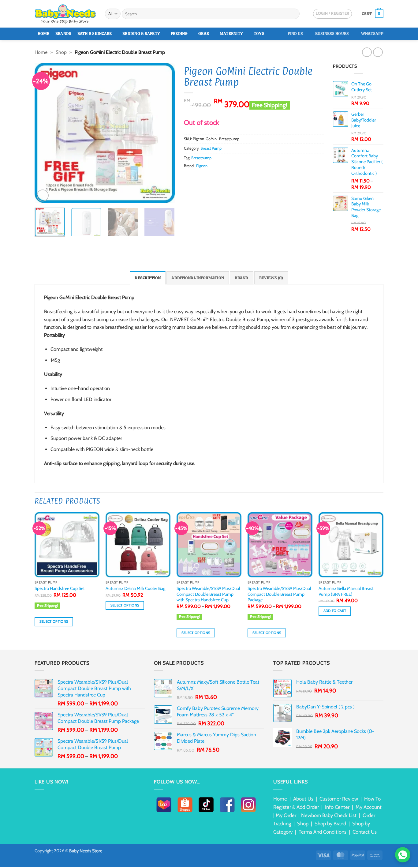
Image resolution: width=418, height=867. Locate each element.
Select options (54, 621)
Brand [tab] (241, 277)
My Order (286, 815)
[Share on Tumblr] (224, 177)
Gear (203, 33)
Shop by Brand (330, 823)
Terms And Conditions (322, 832)
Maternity (231, 33)
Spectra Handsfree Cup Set (60, 588)
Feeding (179, 33)
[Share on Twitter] (194, 177)
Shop (61, 52)
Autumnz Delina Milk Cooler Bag (135, 588)
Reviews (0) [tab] (271, 277)
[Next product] (366, 52)
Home (44, 33)
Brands (63, 33)
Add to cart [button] (334, 611)
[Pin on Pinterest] (209, 177)
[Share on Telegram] (232, 177)
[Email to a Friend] (202, 177)
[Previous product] (378, 52)
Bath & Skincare (94, 33)
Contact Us (365, 832)
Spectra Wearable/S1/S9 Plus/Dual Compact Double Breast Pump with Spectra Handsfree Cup (208, 594)
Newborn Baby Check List (328, 815)
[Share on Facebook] (187, 177)
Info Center (337, 807)
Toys (259, 33)
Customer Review (338, 799)
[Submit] (294, 14)
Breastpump (201, 158)
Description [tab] (148, 277)
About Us (303, 799)
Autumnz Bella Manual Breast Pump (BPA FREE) (346, 591)
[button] (372, 13)
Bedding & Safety (141, 33)
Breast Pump (211, 148)
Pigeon (201, 165)
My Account (369, 807)
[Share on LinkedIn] (217, 177)
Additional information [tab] (197, 277)
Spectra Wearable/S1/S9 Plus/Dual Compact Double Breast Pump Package (279, 594)
